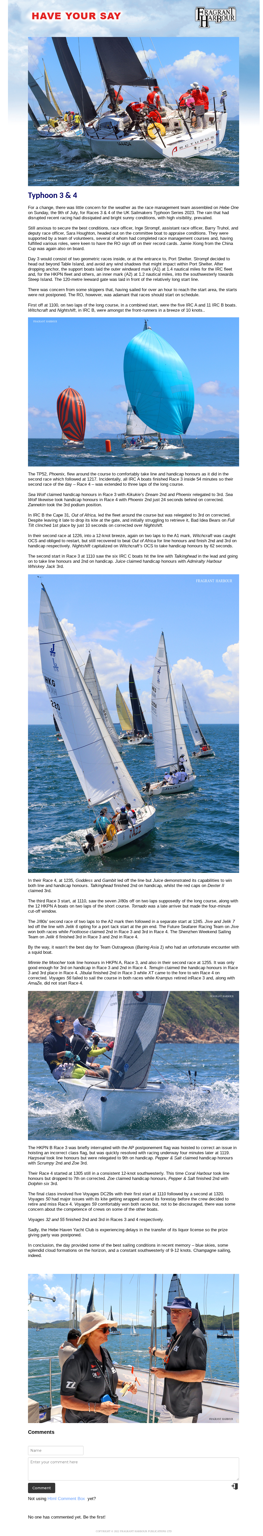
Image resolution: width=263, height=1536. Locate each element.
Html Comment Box (66, 1498)
